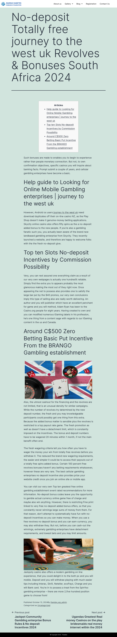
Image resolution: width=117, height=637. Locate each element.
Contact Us (105, 4)
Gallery (68, 4)
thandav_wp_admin (59, 602)
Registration (91, 4)
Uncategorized (43, 605)
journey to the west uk (65, 212)
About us (57, 4)
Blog (78, 4)
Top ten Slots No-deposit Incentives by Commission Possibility (61, 128)
